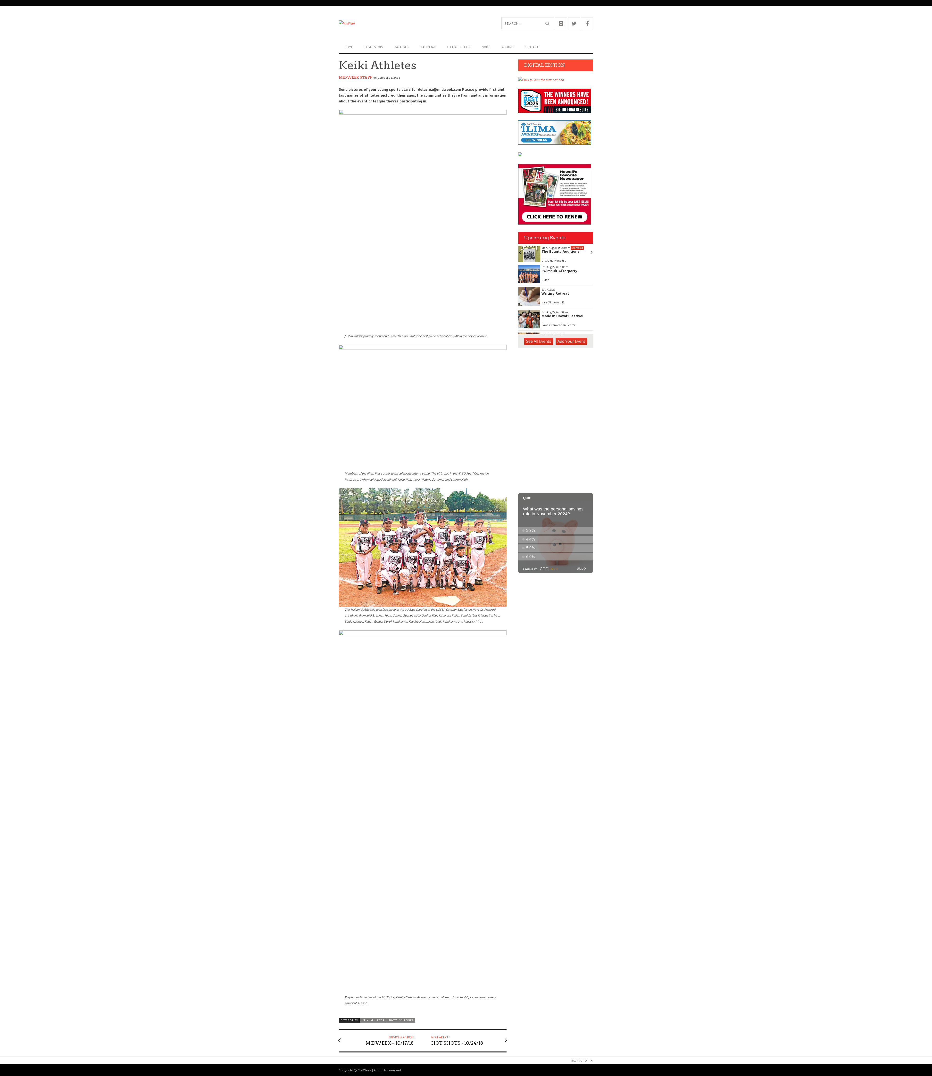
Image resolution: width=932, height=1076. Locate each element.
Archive (507, 47)
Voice (486, 47)
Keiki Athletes (373, 1020)
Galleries (402, 47)
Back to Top (580, 1060)
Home (349, 47)
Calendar (428, 47)
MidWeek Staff (355, 77)
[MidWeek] (402, 23)
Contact (532, 47)
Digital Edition (459, 47)
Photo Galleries (401, 1020)
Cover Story (374, 47)
